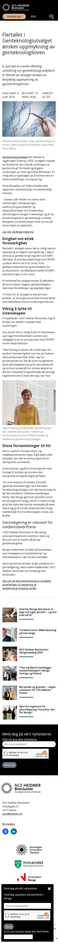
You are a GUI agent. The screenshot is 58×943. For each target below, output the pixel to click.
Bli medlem (8, 824)
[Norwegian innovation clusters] (29, 849)
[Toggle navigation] (51, 16)
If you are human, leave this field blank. (26, 931)
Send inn (9, 765)
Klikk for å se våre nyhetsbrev (19, 739)
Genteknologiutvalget (15, 157)
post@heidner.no (12, 814)
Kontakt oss (14, 16)
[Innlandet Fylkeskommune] (29, 864)
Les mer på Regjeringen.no (18, 232)
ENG (33, 16)
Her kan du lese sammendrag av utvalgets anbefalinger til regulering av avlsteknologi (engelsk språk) (26, 584)
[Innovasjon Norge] (29, 877)
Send (9, 926)
